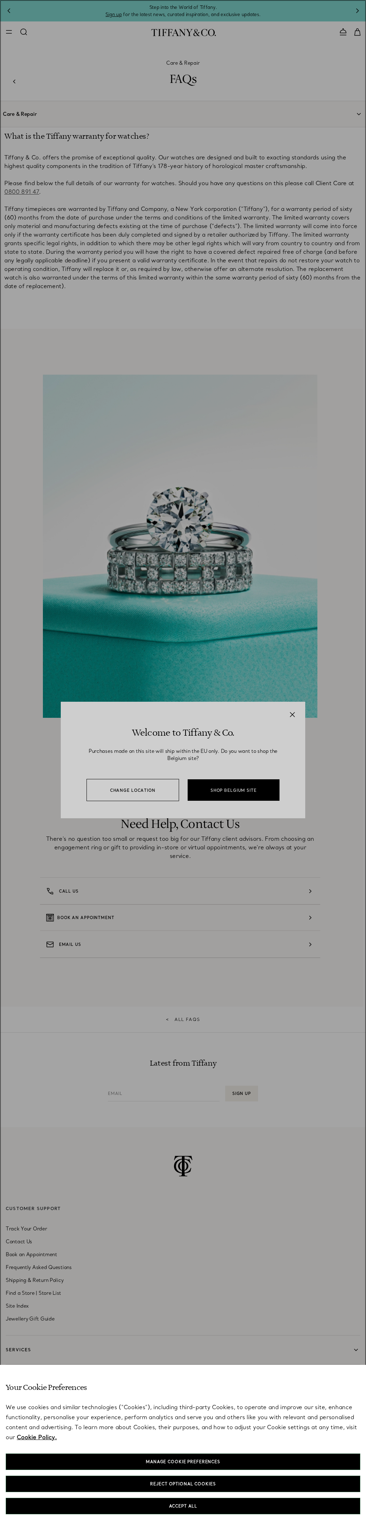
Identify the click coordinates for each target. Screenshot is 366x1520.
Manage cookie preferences (183, 1461)
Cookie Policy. (37, 1437)
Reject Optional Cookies (183, 1483)
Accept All (183, 1506)
